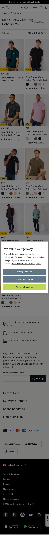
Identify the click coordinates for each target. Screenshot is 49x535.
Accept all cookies (24, 287)
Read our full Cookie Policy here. (26, 263)
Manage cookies (24, 271)
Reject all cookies (24, 279)
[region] (24, 267)
